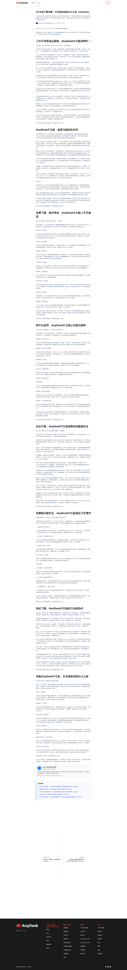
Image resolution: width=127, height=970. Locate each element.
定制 (47, 940)
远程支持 (65, 931)
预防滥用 (83, 946)
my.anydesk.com (85, 939)
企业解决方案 (67, 950)
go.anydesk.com (85, 942)
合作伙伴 (100, 939)
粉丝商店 (100, 953)
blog (63, 23)
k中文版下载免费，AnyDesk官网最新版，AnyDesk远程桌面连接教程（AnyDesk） (61, 797)
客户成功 (83, 931)
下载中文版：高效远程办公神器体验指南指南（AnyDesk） (54, 794)
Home (33, 3)
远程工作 (65, 935)
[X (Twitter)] (108, 966)
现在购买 (65, 953)
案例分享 (48, 944)
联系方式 (100, 931)
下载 (108, 3)
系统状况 (83, 950)
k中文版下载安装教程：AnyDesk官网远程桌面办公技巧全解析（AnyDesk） (59, 791)
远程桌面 (65, 927)
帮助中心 (83, 935)
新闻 (99, 946)
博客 (38, 3)
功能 (47, 948)
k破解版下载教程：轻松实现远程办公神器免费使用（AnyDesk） (56, 789)
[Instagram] (110, 966)
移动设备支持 (67, 942)
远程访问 (65, 939)
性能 (47, 929)
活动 (99, 950)
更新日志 (83, 953)
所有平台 (48, 937)
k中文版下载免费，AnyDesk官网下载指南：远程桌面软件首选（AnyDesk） (59, 786)
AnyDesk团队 (101, 927)
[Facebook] (105, 966)
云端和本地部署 (67, 946)
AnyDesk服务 (84, 927)
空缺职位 (100, 935)
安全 (47, 933)
